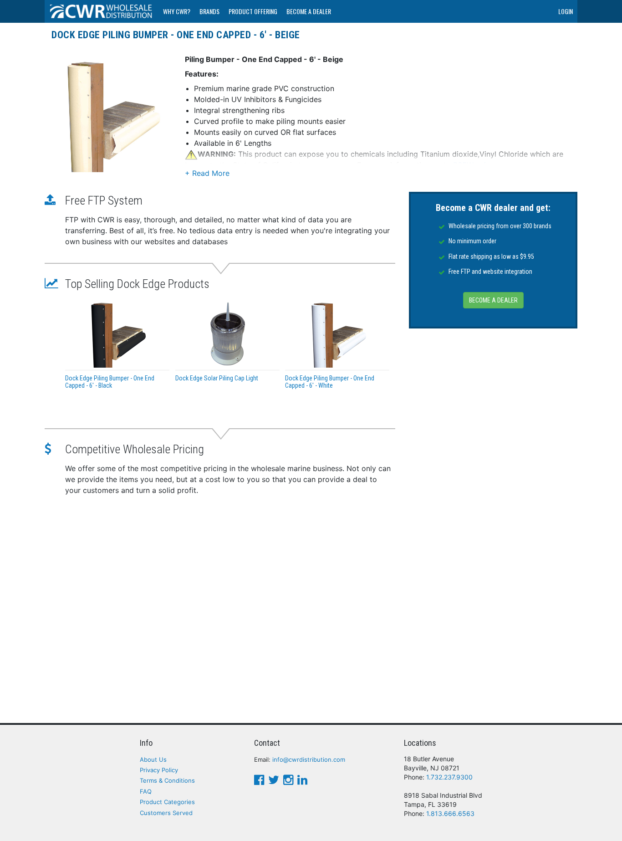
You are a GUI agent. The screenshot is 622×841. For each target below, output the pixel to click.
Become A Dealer (308, 11)
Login (565, 11)
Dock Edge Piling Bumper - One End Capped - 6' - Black (109, 381)
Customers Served (166, 812)
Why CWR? (176, 11)
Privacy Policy (159, 770)
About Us (153, 759)
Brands (209, 11)
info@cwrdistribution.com (308, 759)
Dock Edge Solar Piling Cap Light (216, 378)
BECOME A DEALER (493, 300)
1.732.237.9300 (449, 777)
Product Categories (167, 801)
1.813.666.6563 (450, 813)
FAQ (146, 791)
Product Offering (253, 11)
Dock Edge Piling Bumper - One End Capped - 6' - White (329, 381)
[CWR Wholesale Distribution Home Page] (101, 11)
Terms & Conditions (167, 780)
